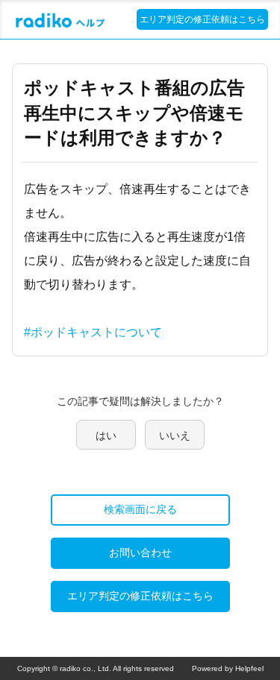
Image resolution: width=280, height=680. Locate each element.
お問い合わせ (140, 552)
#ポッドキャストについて (93, 332)
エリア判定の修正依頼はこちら (202, 19)
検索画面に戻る (140, 509)
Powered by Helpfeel (228, 668)
